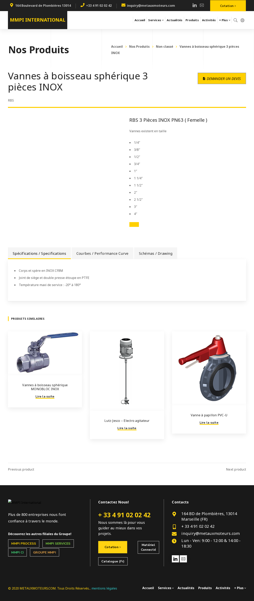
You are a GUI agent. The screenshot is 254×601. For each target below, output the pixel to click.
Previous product (21, 469)
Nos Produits (139, 46)
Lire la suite (45, 396)
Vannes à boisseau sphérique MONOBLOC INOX (45, 387)
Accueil (117, 46)
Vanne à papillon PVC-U (209, 415)
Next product (236, 469)
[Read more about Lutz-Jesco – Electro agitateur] (127, 371)
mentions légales (104, 588)
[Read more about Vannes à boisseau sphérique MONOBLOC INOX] (45, 353)
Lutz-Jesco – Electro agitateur (127, 420)
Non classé (164, 46)
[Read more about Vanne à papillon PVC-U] (209, 368)
